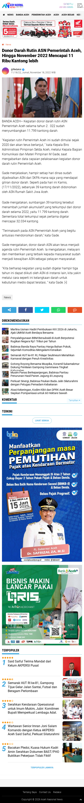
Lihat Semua (42, 420)
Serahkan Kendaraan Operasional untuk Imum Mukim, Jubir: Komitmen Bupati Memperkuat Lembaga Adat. (33, 709)
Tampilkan (74, 400)
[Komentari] (75, 310)
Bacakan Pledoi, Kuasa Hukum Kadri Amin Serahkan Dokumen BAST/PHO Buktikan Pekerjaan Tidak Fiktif (33, 752)
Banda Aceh (22, 15)
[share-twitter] (42, 310)
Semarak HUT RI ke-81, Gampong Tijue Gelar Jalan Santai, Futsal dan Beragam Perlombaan (32, 687)
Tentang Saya (30, 792)
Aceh (56, 15)
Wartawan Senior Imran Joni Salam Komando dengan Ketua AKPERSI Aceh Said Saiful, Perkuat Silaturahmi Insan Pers (33, 732)
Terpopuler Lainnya (42, 767)
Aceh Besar (68, 15)
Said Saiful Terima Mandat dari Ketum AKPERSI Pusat (29, 663)
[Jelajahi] (79, 5)
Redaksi (57, 792)
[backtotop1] (81, 799)
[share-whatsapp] (58, 310)
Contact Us (45, 792)
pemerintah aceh (41, 15)
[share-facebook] (25, 310)
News (10, 15)
